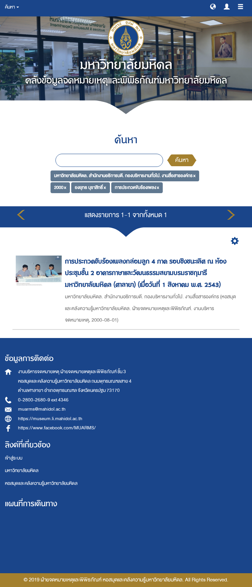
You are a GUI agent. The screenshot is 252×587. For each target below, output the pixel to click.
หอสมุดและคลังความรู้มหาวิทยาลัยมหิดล (41, 483)
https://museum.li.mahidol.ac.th (50, 419)
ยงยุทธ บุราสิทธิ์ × (90, 187)
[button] (213, 6)
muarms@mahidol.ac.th (42, 409)
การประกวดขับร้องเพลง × (137, 187)
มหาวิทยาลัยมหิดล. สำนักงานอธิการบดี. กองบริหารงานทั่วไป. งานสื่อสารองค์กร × (125, 175)
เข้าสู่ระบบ (13, 458)
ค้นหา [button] (10, 7)
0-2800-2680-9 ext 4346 (43, 400)
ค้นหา (181, 160)
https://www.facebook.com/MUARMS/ (57, 428)
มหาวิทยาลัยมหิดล (21, 470)
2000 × (60, 187)
